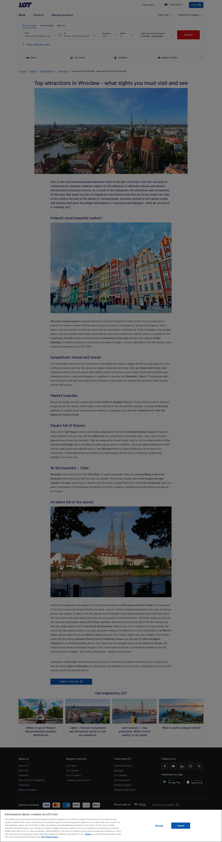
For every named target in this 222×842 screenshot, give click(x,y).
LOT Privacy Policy (49, 837)
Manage (159, 825)
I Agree (180, 825)
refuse (88, 834)
